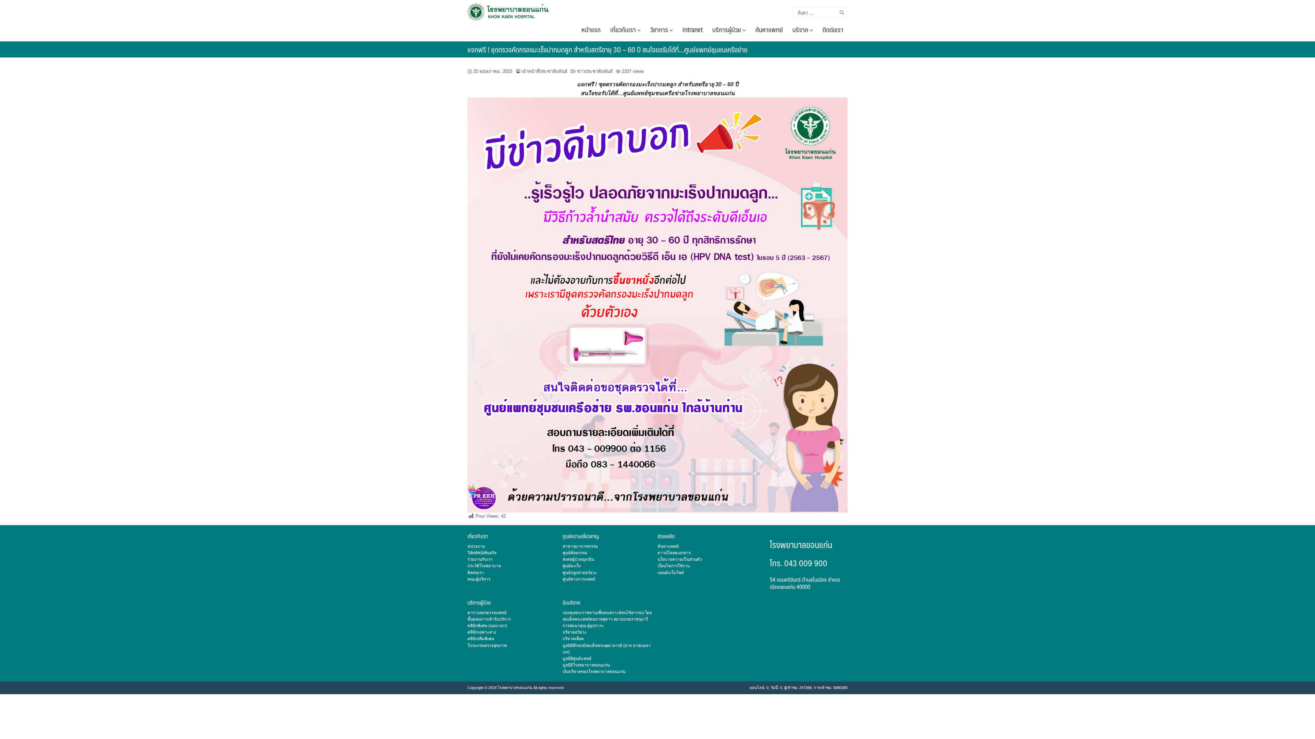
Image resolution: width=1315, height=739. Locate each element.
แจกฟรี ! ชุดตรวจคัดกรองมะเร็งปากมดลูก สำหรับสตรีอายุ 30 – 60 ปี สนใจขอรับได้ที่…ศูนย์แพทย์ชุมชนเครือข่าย (607, 49)
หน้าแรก (591, 29)
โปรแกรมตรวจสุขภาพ (487, 645)
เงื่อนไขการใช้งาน (674, 565)
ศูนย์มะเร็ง (572, 565)
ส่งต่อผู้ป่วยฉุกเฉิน (578, 559)
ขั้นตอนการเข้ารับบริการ (489, 619)
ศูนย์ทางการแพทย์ (579, 579)
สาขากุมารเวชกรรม (580, 546)
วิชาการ (659, 29)
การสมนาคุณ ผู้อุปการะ (583, 625)
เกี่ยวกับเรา (623, 29)
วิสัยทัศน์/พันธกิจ (482, 552)
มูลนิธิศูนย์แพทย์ (577, 658)
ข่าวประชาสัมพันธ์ (595, 71)
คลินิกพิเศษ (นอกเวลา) (487, 625)
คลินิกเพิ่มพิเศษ (480, 638)
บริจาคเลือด (573, 638)
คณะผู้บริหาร (478, 579)
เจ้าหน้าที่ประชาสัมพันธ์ (544, 71)
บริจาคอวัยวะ (575, 632)
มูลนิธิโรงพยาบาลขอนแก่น (586, 665)
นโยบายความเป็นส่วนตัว (680, 559)
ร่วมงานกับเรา (480, 559)
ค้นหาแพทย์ (769, 29)
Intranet (692, 29)
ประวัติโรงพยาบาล (484, 565)
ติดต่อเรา (833, 29)
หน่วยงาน (476, 546)
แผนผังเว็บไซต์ (671, 572)
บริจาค (801, 29)
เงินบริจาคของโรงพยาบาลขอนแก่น (594, 671)
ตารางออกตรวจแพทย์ (486, 612)
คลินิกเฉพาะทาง (481, 632)
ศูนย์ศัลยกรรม (575, 552)
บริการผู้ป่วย (727, 29)
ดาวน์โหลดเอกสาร (674, 552)
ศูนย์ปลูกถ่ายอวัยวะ (580, 572)
